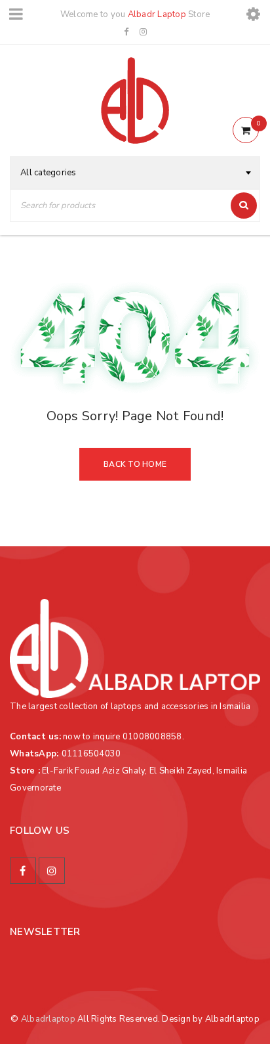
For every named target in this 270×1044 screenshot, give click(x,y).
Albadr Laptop (157, 14)
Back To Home (135, 464)
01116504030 (91, 754)
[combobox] (135, 172)
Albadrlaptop (48, 1019)
